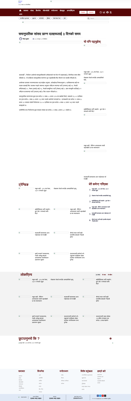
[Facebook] (98, 396)
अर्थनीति (41, 378)
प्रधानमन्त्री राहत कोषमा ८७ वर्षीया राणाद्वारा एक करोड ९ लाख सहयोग (103, 318)
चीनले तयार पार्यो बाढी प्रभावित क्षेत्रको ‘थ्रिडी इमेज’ (77, 235)
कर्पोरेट (40, 380)
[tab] (98, 274)
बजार (40, 386)
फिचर (62, 378)
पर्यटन (40, 383)
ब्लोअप (62, 383)
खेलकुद (62, 10)
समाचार (25, 10)
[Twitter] (100, 396)
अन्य (20, 14)
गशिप (62, 375)
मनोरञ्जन (54, 10)
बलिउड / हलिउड (64, 380)
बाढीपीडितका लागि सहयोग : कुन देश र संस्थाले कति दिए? (43, 211)
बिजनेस (38, 10)
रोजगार (40, 392)
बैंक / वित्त (41, 389)
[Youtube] (103, 396)
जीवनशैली (46, 10)
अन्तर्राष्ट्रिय (71, 10)
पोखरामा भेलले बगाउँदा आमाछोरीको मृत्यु (65, 188)
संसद (32, 10)
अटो (40, 375)
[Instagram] (105, 396)
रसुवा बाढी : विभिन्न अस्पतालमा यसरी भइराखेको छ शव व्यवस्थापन (78, 211)
